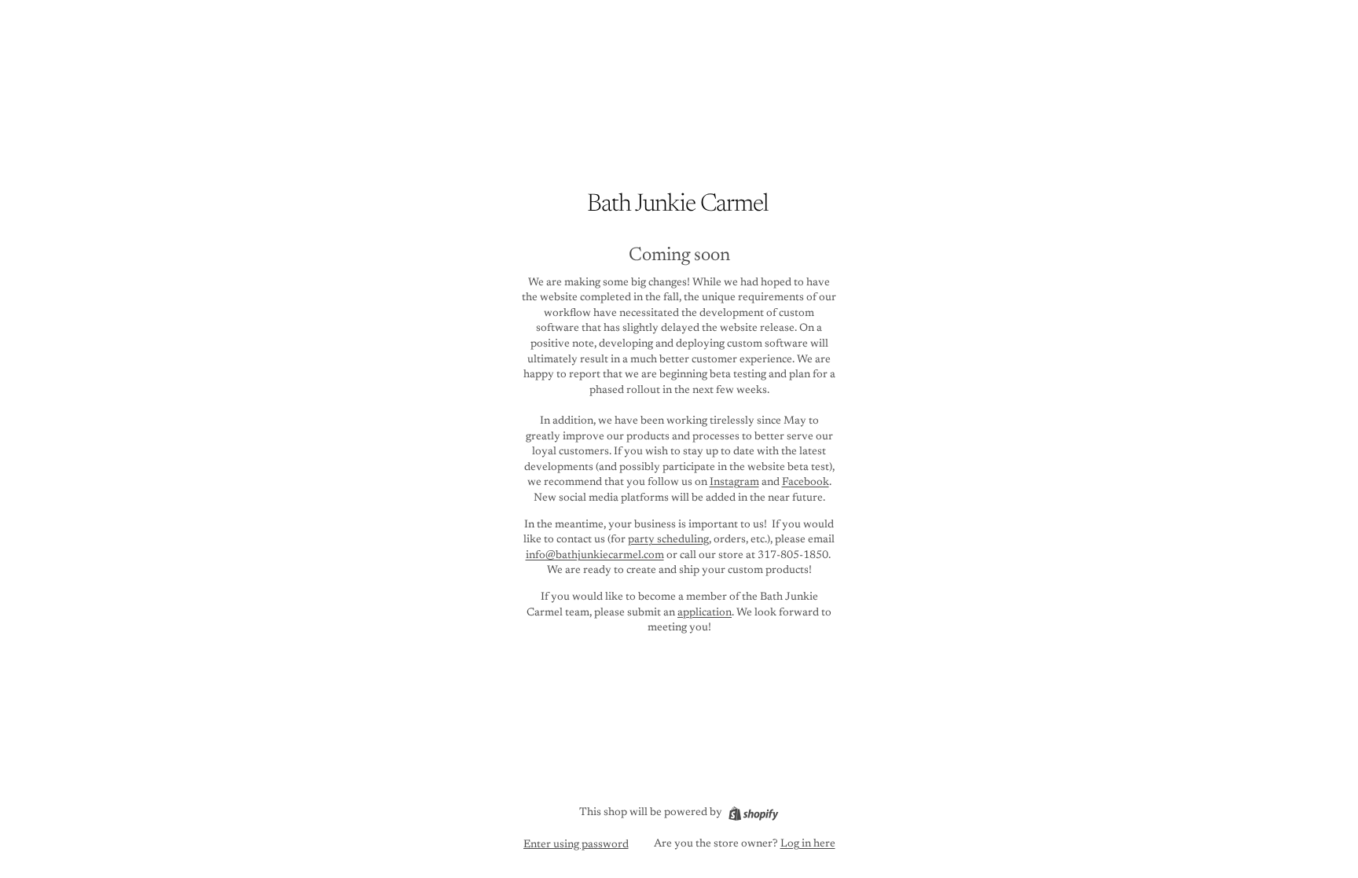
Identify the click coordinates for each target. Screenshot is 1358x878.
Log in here (807, 844)
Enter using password (576, 844)
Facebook (805, 482)
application (704, 613)
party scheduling (668, 540)
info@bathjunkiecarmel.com (595, 555)
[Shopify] (753, 813)
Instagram (734, 482)
